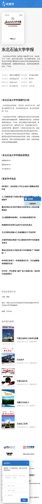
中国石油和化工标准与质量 (27, 338)
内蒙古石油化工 (23, 402)
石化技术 (20, 360)
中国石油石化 (22, 381)
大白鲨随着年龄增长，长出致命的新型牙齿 (19, 217)
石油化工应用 (22, 424)
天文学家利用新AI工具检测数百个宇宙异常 (19, 232)
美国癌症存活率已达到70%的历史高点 (17, 225)
